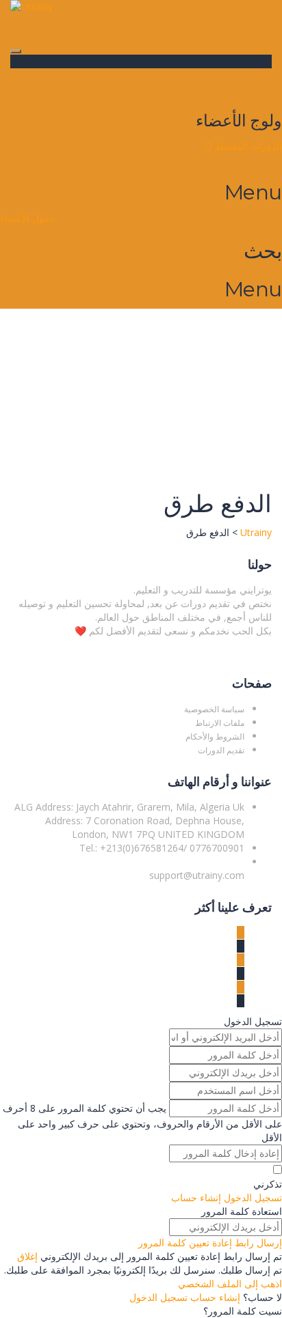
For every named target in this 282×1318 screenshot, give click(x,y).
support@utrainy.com (196, 875)
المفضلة (226, 146)
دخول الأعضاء (27, 218)
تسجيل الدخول (158, 1297)
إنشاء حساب (214, 1297)
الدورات (265, 146)
